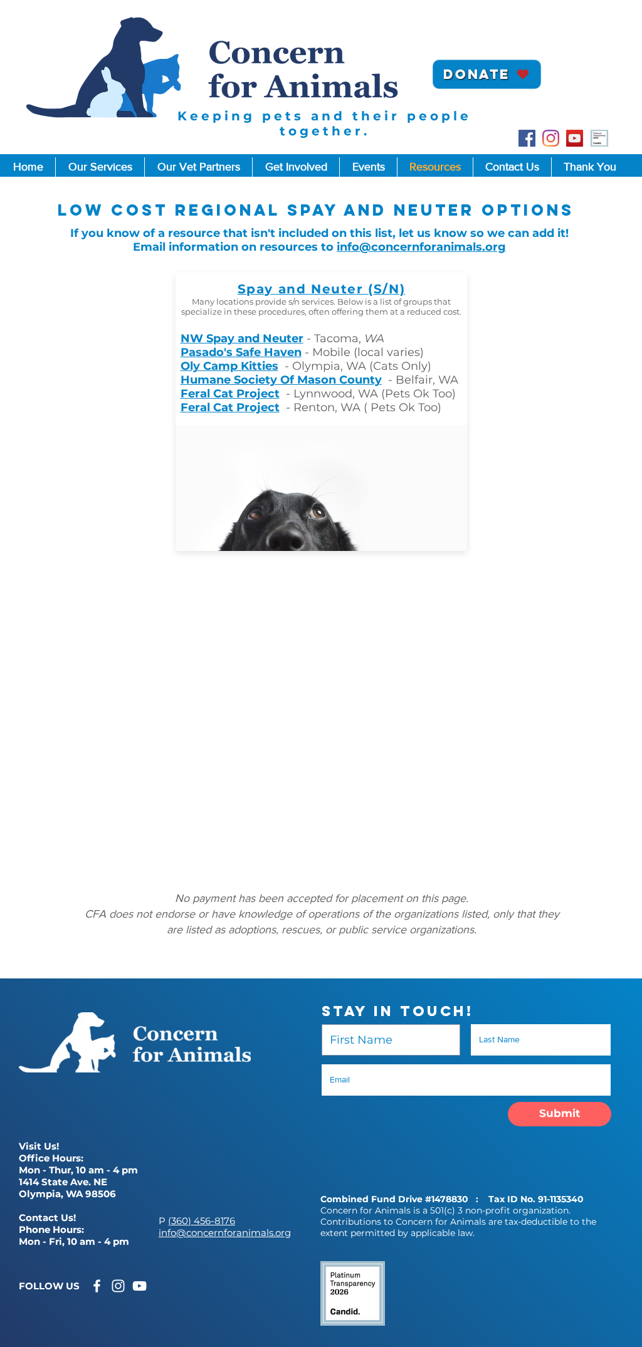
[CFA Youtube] (139, 1285)
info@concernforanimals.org (421, 247)
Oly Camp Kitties (229, 366)
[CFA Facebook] (96, 1285)
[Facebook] (526, 138)
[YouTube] (574, 138)
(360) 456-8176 (201, 1221)
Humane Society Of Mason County (281, 380)
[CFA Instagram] (118, 1285)
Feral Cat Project (230, 394)
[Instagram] (550, 138)
